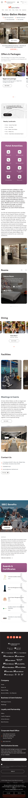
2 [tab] (13, 306)
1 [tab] (11, 306)
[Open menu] (2, 2)
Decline (19, 793)
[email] (8, 637)
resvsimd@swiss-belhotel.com (10, 469)
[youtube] (17, 637)
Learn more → (14, 49)
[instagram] (14, 637)
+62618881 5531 (7, 466)
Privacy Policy (13, 789)
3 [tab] (15, 306)
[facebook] (11, 637)
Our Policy (3, 537)
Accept (8, 793)
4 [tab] (17, 306)
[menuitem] (14, 684)
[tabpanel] (14, 288)
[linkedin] (20, 637)
